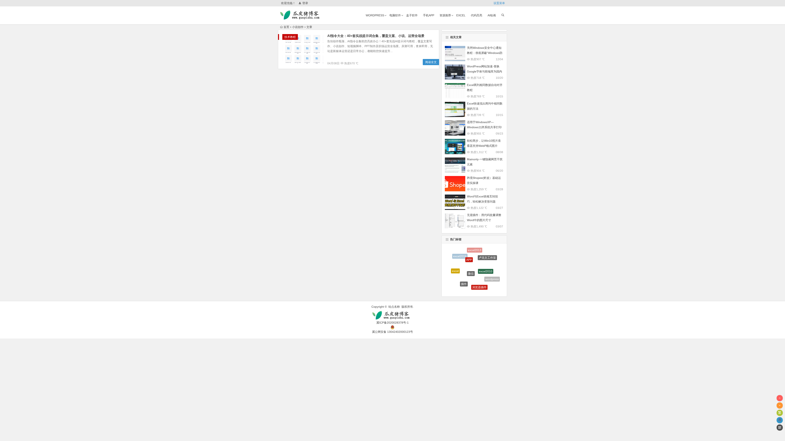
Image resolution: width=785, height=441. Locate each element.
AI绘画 (492, 15)
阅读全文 (431, 62)
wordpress (375, 15)
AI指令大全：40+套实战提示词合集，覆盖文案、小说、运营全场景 (375, 36)
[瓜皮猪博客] (392, 315)
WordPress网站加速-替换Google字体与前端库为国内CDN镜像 (484, 71)
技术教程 (290, 37)
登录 (305, 3)
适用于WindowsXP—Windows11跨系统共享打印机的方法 (484, 127)
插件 (464, 275)
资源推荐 (445, 15)
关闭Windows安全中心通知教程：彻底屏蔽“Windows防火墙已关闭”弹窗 (484, 53)
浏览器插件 (479, 278)
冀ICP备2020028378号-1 (392, 322)
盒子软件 (412, 15)
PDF (458, 282)
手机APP (428, 15)
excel (460, 15)
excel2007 (485, 287)
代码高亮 (476, 15)
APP (469, 252)
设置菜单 (499, 3)
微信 (471, 261)
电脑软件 (395, 15)
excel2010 (485, 261)
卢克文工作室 (487, 254)
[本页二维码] (779, 427)
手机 (470, 288)
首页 (286, 27)
